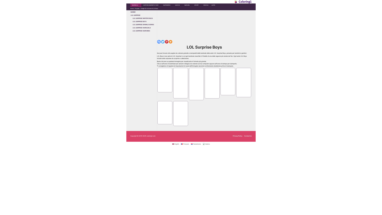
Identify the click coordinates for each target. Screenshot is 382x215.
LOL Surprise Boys (139, 21)
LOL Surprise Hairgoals (142, 28)
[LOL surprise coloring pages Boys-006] (243, 80)
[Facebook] (159, 41)
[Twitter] (163, 41)
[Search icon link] (232, 2)
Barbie (133, 12)
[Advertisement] (144, 67)
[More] (170, 41)
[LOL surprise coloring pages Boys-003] (196, 82)
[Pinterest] (166, 41)
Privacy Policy (237, 136)
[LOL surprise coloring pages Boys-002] (181, 81)
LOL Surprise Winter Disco (143, 18)
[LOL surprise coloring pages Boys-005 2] (228, 79)
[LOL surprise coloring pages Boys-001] (165, 78)
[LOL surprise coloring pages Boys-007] (165, 111)
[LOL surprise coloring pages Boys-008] (181, 111)
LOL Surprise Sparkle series (143, 24)
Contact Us (248, 136)
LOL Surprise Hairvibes (141, 31)
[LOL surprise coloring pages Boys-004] (212, 81)
